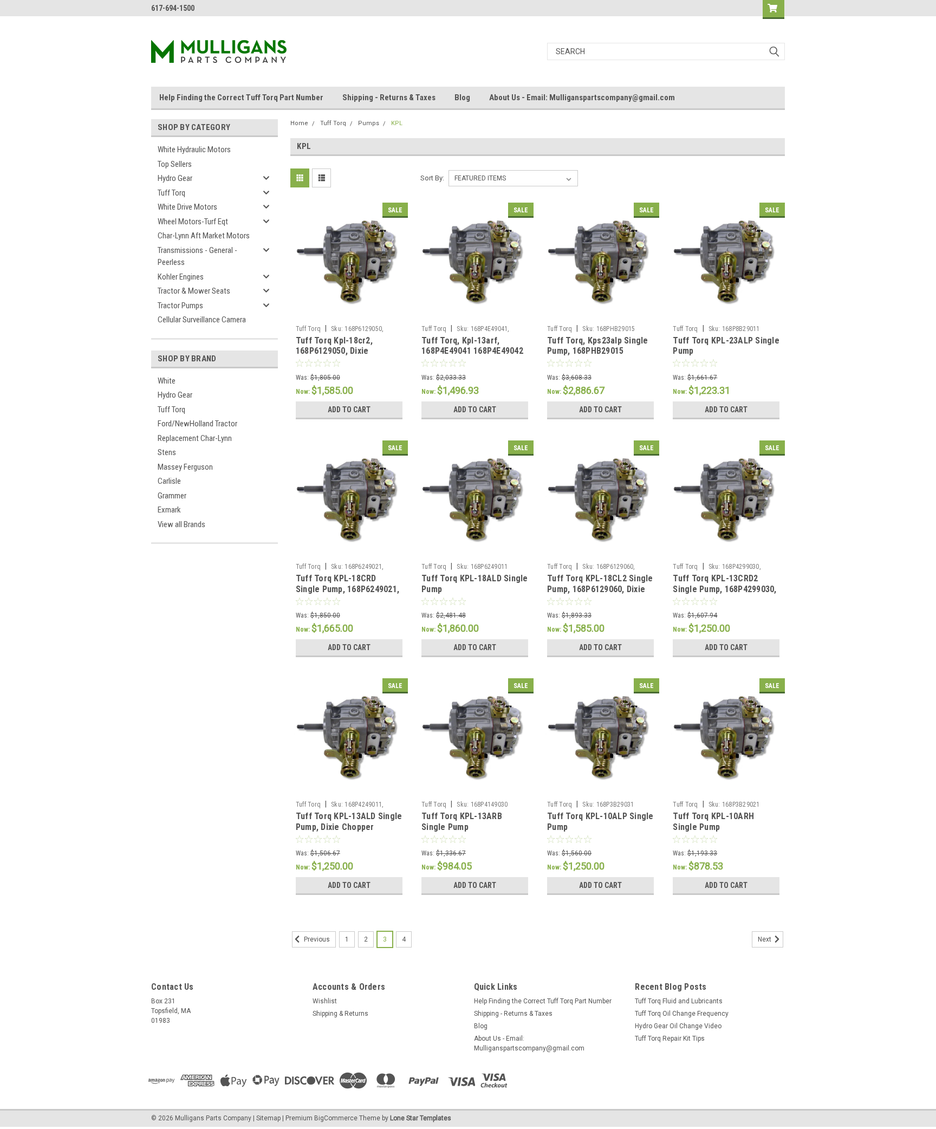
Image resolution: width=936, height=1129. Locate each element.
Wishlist (325, 1001)
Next (765, 939)
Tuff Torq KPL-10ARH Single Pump (713, 821)
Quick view (349, 312)
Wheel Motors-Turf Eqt (193, 221)
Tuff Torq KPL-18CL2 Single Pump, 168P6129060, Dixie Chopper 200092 (600, 589)
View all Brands (181, 524)
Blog (462, 97)
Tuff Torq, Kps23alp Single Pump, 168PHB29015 (597, 345)
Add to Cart (349, 409)
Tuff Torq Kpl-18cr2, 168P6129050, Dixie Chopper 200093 (334, 351)
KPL (396, 123)
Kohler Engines (181, 277)
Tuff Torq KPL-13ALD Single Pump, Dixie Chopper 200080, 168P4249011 (349, 827)
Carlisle (169, 481)
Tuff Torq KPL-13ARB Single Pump (461, 821)
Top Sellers (175, 164)
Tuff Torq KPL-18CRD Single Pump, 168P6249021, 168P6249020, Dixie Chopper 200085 (347, 594)
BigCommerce (336, 1118)
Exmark (169, 510)
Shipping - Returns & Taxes (388, 97)
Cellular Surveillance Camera (202, 320)
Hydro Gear (175, 178)
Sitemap (268, 1118)
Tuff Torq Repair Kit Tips (670, 1038)
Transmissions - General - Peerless (197, 256)
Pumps (368, 123)
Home (299, 123)
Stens (167, 452)
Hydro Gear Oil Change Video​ (678, 1026)
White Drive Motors (187, 207)
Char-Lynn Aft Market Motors (204, 236)
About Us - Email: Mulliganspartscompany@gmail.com (582, 97)
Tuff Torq (171, 193)
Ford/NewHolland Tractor (197, 424)
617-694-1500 (172, 8)
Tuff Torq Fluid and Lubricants (679, 1001)
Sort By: (432, 178)
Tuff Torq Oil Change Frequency (682, 1013)
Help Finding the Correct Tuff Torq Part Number (241, 97)
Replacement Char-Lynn (195, 438)
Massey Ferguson (185, 467)
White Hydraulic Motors (194, 149)
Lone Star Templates (420, 1118)
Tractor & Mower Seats (194, 291)
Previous (316, 939)
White (167, 381)
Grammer (172, 496)
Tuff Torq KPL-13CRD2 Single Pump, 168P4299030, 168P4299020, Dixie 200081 (724, 589)
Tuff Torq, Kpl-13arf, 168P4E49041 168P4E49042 (472, 345)
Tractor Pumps (180, 305)
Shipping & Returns (340, 1013)
